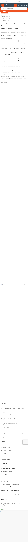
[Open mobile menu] (2, 5)
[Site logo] (9, 5)
